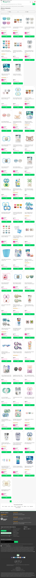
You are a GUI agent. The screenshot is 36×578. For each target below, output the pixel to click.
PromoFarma (3, 6)
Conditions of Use (18, 567)
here (34, 551)
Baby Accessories (14, 6)
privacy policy (8, 545)
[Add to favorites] (11, 16)
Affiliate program (16, 532)
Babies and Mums (8, 6)
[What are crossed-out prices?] (1, 13)
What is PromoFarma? (16, 528)
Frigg (28, 506)
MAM (3, 506)
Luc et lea (15, 506)
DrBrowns (25, 506)
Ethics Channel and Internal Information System (18, 570)
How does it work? (16, 530)
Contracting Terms (18, 568)
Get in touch (4, 530)
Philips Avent (19, 506)
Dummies (19, 6)
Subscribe (16, 541)
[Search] (34, 4)
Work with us (15, 531)
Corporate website (16, 536)
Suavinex (6, 506)
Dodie (12, 506)
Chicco (9, 506)
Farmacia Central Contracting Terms (18, 569)
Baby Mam (31, 506)
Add (6, 36)
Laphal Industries (18, 507)
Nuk (22, 506)
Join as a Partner (16, 533)
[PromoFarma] (6, 2)
